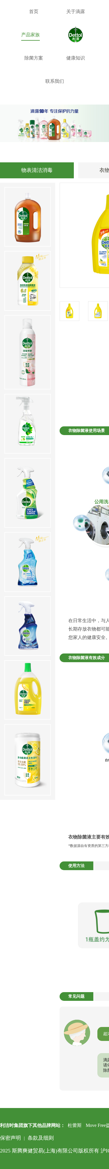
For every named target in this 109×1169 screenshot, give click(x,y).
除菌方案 (33, 57)
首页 (33, 11)
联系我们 (54, 81)
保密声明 (10, 1138)
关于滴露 (75, 11)
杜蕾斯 (75, 1125)
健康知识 (75, 57)
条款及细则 (41, 1138)
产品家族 (30, 34)
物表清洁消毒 (37, 170)
